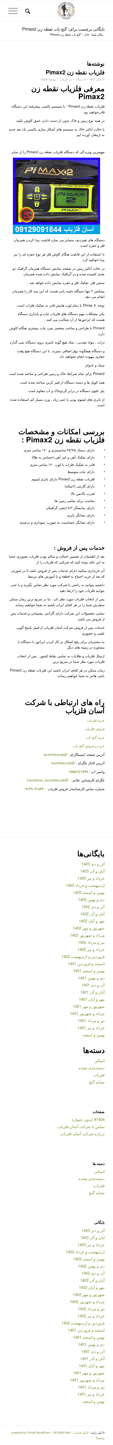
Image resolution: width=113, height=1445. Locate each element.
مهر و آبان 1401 (92, 999)
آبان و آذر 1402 (92, 913)
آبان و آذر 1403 (92, 871)
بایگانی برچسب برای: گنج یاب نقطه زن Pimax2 (63, 29)
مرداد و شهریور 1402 (87, 935)
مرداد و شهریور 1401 (87, 1013)
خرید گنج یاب (95, 737)
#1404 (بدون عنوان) (88, 1119)
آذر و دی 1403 (93, 864)
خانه (86, 34)
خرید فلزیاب (96, 720)
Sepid (44, 79)
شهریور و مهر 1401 (89, 1006)
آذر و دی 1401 (93, 985)
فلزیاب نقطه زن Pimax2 (75, 72)
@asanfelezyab (55, 754)
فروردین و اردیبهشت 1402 (83, 956)
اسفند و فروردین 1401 (86, 963)
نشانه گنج (97, 1082)
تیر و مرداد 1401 (91, 1020)
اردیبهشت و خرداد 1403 (85, 885)
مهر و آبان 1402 (92, 921)
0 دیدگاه (80, 79)
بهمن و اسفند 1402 (89, 892)
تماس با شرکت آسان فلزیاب (81, 1126)
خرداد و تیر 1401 (91, 1027)
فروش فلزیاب (95, 728)
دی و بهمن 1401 (91, 977)
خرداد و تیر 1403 (91, 878)
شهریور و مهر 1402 (89, 928)
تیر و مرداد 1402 (91, 942)
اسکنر (100, 1060)
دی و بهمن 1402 (91, 899)
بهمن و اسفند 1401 (89, 970)
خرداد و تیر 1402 (91, 949)
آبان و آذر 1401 (92, 992)
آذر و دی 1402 (93, 906)
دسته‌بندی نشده (92, 1067)
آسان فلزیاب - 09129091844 (70, 1432)
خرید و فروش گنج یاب (89, 745)
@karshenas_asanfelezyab (48, 779)
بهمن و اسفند (94, 1034)
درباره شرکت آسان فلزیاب (82, 1133)
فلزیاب (64, 79)
